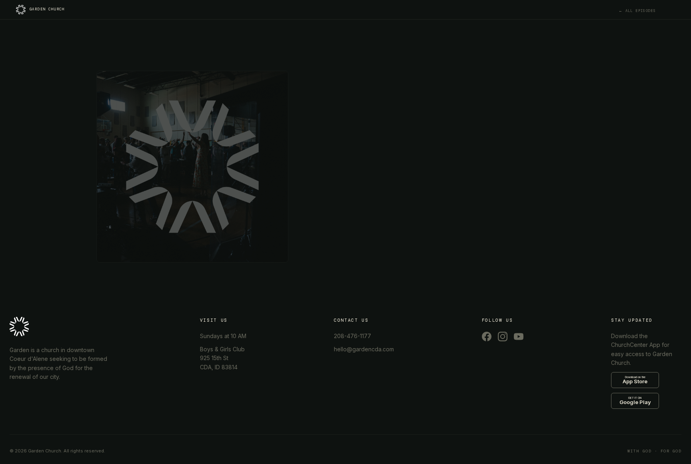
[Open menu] (675, 12)
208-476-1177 (352, 336)
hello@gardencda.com (364, 349)
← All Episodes (637, 10)
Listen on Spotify (382, 151)
